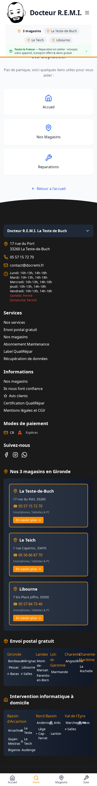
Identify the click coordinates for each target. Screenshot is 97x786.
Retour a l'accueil (51, 188)
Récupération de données (26, 358)
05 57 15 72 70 (22, 257)
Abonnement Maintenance (26, 344)
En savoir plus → (28, 520)
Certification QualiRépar (24, 403)
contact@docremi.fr (27, 265)
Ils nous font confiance (23, 388)
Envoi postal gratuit (20, 329)
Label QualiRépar (18, 351)
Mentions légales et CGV (24, 410)
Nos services (14, 322)
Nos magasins (16, 336)
